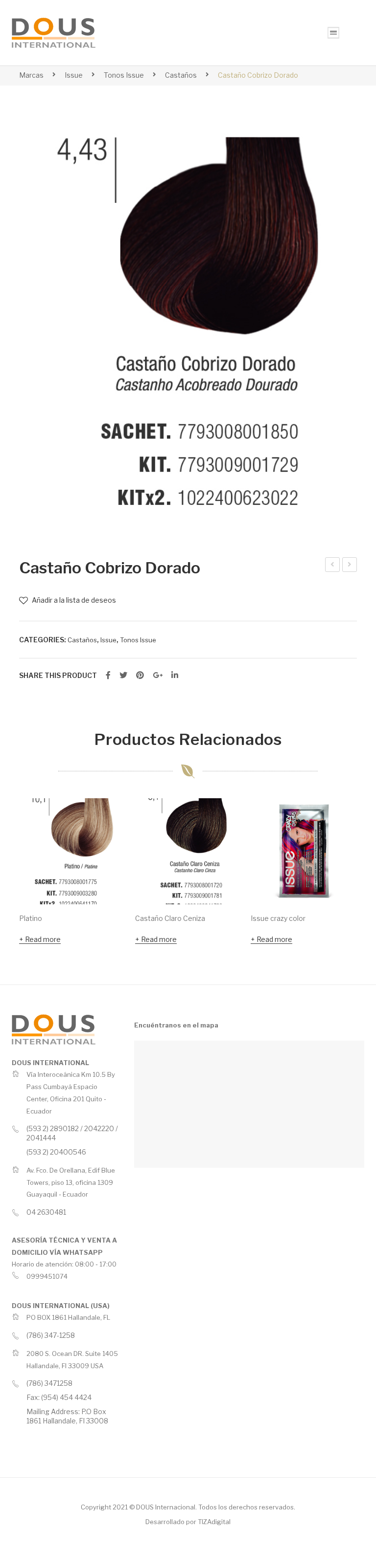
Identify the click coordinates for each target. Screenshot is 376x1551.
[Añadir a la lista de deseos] (105, 819)
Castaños (181, 75)
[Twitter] (123, 675)
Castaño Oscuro (333, 566)
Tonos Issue (124, 75)
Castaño (350, 566)
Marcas (31, 75)
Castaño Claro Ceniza (170, 918)
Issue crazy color (278, 918)
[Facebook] (108, 675)
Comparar (105, 845)
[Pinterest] (140, 675)
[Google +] (158, 675)
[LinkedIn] (174, 675)
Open (333, 33)
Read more (43, 939)
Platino (30, 918)
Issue (74, 75)
